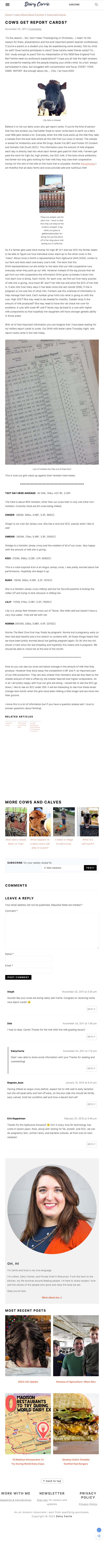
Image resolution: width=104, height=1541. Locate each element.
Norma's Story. (9, 724)
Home (8, 14)
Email (9, 965)
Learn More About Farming (29, 14)
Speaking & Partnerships (15, 1500)
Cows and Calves (56, 14)
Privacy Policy (88, 1504)
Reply (92, 1009)
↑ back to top (52, 1481)
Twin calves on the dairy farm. (22, 725)
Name (9, 954)
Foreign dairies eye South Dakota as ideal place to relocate (35, 727)
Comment (11, 911)
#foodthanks (88, 163)
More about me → (52, 1297)
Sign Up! (42, 1500)
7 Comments (34, 29)
